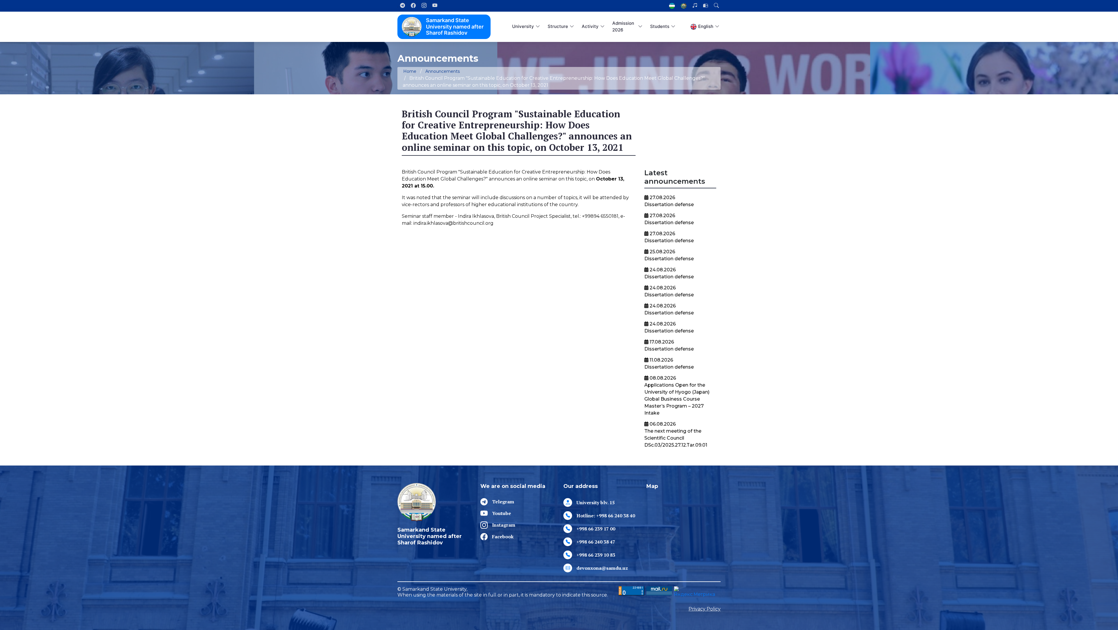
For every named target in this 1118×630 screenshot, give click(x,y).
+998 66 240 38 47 (595, 542)
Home (409, 71)
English (705, 26)
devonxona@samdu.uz (602, 568)
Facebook (503, 536)
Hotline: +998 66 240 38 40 (605, 515)
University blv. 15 (595, 502)
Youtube (501, 513)
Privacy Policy (705, 609)
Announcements (442, 71)
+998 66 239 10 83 (595, 555)
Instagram (503, 525)
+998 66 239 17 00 (595, 528)
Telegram (503, 501)
